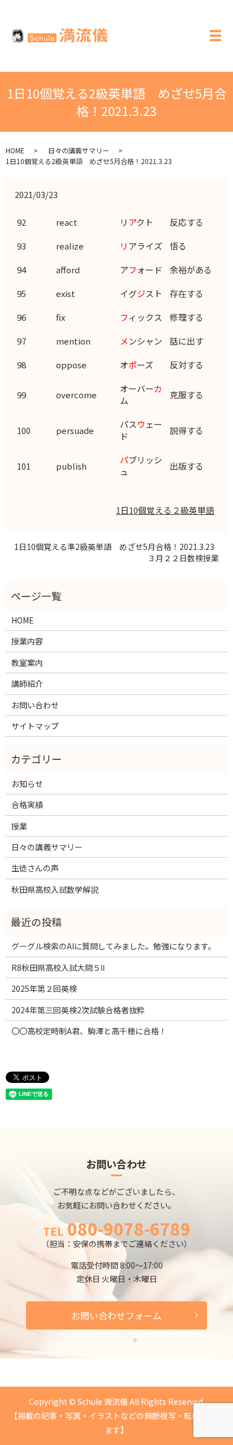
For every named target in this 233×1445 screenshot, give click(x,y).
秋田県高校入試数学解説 (54, 889)
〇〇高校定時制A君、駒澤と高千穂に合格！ (89, 1031)
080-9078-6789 (129, 1228)
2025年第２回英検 (44, 988)
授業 (19, 826)
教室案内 (27, 662)
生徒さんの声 (35, 868)
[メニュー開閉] (215, 35)
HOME (15, 150)
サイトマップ (35, 726)
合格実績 (27, 804)
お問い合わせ (35, 705)
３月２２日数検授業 (183, 558)
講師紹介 (27, 683)
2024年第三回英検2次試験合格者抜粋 (78, 1010)
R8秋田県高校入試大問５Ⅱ (58, 967)
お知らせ (27, 783)
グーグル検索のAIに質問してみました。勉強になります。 (113, 946)
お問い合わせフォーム (116, 1315)
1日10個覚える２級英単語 (165, 510)
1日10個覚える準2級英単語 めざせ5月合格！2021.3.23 (114, 546)
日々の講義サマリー (78, 150)
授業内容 (27, 641)
